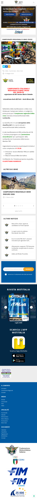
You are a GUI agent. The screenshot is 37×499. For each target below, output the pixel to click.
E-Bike (7, 71)
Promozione (4, 421)
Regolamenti (4, 434)
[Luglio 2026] (18, 307)
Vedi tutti (18, 211)
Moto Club (20, 71)
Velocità (3, 415)
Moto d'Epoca (4, 419)
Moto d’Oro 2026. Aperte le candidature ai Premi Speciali (20, 224)
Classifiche (4, 432)
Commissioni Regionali (7, 390)
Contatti (3, 392)
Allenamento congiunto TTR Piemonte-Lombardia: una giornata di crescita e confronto (23, 248)
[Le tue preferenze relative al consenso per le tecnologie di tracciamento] (34, 496)
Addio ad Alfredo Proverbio (20, 254)
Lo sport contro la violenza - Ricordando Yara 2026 (20, 232)
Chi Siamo (3, 388)
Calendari (3, 430)
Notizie (3, 399)
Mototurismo (4, 417)
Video (2, 405)
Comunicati (4, 401)
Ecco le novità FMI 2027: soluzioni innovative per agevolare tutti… (22, 239)
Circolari (3, 438)
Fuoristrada (12, 71)
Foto (2, 403)
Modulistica (4, 436)
